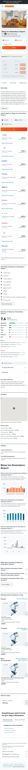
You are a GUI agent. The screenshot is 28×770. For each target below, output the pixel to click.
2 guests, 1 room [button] (7, 44)
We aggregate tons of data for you (10, 754)
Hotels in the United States (7, 765)
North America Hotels (19, 764)
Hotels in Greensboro (8, 732)
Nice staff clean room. (8, 346)
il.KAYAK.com (5, 764)
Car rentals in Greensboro (9, 730)
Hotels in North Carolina (19, 765)
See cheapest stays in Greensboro (22, 628)
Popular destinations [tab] (20, 719)
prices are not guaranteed (7, 747)
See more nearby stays (22, 598)
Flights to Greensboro (9, 728)
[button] (26, 2)
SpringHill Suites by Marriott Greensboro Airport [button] (12, 678)
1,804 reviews (13, 34)
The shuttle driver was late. (9, 356)
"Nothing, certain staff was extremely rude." (13, 352)
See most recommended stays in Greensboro (21, 659)
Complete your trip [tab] (7, 719)
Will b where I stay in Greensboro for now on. (13, 342)
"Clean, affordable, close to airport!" (11, 344)
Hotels (11, 764)
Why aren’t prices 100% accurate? (10, 756)
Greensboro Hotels (7, 766)
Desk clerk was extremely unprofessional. (12, 354)
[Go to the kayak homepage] (9, 6)
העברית (17, 2)
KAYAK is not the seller (7, 751)
